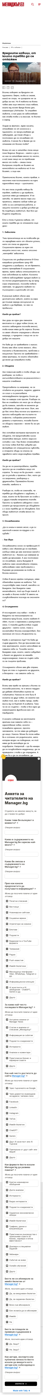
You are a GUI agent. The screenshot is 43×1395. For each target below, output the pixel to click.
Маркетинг (6, 43)
